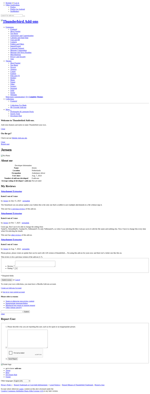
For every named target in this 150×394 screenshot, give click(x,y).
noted (21, 389)
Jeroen (5, 201)
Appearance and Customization (22, 36)
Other (12, 84)
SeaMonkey (14, 11)
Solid (12, 90)
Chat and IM (15, 40)
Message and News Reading (20, 52)
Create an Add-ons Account (11, 288)
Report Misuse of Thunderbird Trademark (78, 385)
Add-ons (31, 21)
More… (8, 109)
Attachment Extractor (11, 191)
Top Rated (14, 33)
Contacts (13, 42)
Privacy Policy (6, 385)
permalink (26, 201)
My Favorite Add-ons (18, 107)
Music (12, 80)
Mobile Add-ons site (19, 138)
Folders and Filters (17, 44)
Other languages (7, 381)
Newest (13, 67)
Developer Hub (16, 116)
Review (11, 266)
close (3, 314)
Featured (13, 29)
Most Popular (15, 31)
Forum (8, 377)
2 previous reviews (18, 209)
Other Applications (13, 5)
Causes (13, 71)
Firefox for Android (17, 9)
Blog (7, 373)
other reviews (16, 235)
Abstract (13, 69)
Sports (12, 93)
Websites (13, 95)
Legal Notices (55, 385)
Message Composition (18, 50)
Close (3, 129)
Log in (16, 3)
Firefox (13, 7)
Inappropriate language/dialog (17, 303)
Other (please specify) (14, 307)
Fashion (13, 74)
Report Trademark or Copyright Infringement (31, 385)
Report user (5, 144)
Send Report (12, 359)
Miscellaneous (15, 55)
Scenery (13, 86)
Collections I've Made (18, 105)
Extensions (10, 27)
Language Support (17, 48)
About (8, 370)
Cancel (17, 280)
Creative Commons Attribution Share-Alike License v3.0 (22, 391)
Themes (8, 61)
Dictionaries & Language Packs (22, 112)
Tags (12, 59)
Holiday (13, 78)
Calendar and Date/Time (19, 38)
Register (9, 3)
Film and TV (15, 76)
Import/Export (15, 46)
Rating (11, 268)
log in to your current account (14, 292)
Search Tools (15, 114)
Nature (12, 82)
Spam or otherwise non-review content (20, 301)
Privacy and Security (18, 57)
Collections (10, 99)
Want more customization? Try (24, 97)
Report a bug (99, 385)
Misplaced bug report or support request (20, 305)
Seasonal (13, 88)
